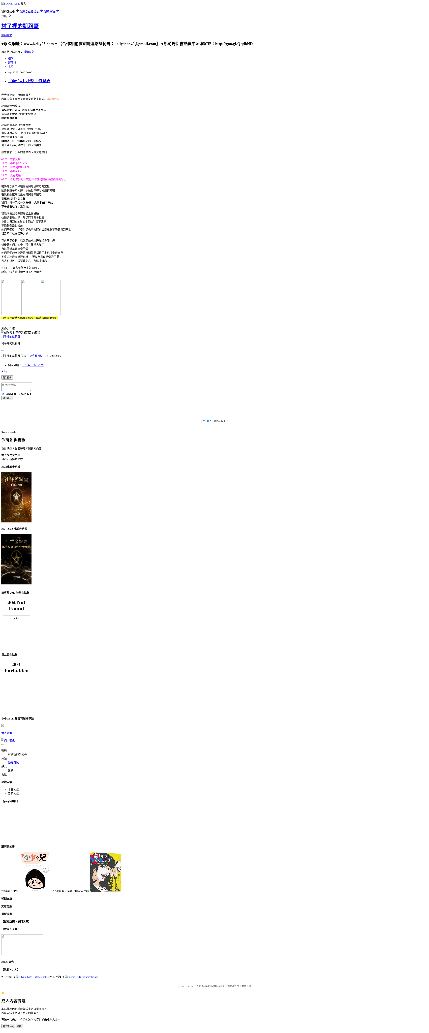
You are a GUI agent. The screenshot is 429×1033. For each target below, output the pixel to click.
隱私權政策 (233, 986)
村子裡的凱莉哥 (20, 26)
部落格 (12, 62)
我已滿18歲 (8, 1026)
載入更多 (7, 377)
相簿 (10, 58)
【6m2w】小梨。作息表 (29, 81)
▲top (4, 371)
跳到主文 (6, 35)
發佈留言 (7, 398)
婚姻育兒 (28, 51)
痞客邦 (33, 355)
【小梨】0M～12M (33, 365)
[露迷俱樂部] (31, 314)
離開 (19, 1026)
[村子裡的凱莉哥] (11, 314)
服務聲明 (246, 986)
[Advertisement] (214, 413)
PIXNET (189, 986)
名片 (10, 66)
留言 (41, 355)
